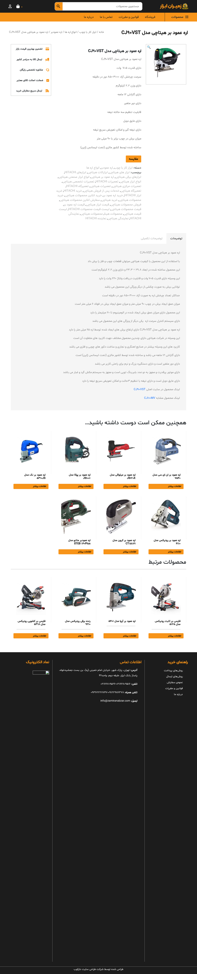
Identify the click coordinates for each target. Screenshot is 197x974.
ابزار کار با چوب (87, 32)
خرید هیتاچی (109, 200)
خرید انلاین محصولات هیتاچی (83, 195)
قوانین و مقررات (129, 17)
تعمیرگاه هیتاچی (131, 191)
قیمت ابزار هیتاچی (97, 205)
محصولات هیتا (113, 214)
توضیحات (176, 238)
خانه (101, 32)
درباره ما (89, 17)
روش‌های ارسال (174, 676)
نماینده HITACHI (95, 218)
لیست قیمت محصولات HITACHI (88, 209)
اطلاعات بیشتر (174, 486)
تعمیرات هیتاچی (100, 186)
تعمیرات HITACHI (107, 182)
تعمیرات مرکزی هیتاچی (126, 186)
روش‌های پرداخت (173, 670)
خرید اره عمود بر (113, 195)
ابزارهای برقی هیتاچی (128, 177)
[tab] (176, 238)
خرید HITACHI (73, 191)
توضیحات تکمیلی (152, 238)
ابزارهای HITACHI (75, 172)
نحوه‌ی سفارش (175, 682)
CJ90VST (139, 389)
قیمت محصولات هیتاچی (126, 209)
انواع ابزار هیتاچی (130, 182)
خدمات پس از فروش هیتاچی (101, 191)
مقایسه (133, 159)
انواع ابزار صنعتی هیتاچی (73, 177)
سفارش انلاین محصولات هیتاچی (80, 200)
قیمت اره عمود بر (74, 205)
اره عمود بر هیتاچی (102, 177)
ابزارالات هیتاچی (98, 172)
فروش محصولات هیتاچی (125, 205)
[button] (149, 47)
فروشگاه (150, 17)
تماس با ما (106, 17)
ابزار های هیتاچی (119, 172)
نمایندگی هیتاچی (118, 218)
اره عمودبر (56, 32)
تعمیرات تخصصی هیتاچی (78, 182)
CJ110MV (149, 398)
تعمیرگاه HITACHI (77, 186)
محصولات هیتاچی (91, 214)
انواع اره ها (71, 32)
